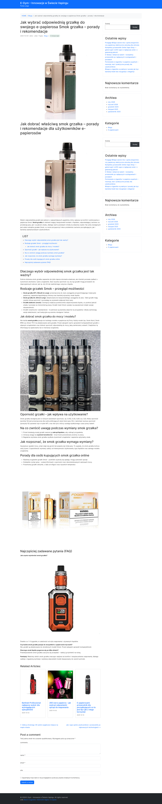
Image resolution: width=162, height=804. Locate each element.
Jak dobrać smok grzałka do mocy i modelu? (43, 246)
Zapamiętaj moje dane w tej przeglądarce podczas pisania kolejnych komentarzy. (51, 778)
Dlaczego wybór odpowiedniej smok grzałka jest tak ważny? (46, 240)
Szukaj (107, 23)
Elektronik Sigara (43, 800)
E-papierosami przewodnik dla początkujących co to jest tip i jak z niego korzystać (86, 707)
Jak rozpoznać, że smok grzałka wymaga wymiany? (43, 256)
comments (24, 742)
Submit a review (27, 782)
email (22, 763)
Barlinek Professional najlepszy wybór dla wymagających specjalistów (31, 706)
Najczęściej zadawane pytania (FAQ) (38, 262)
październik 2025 (114, 112)
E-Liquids (53, 800)
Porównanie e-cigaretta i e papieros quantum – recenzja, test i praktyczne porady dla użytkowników (121, 64)
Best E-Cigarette (30, 800)
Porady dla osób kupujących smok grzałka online (42, 259)
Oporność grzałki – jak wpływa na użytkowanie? (42, 250)
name (22, 755)
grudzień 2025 (113, 107)
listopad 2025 (113, 109)
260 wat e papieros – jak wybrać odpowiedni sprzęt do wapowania (60, 705)
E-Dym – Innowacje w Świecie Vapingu (44, 3)
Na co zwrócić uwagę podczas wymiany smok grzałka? (44, 253)
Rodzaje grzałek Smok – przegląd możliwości (41, 243)
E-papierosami (113, 130)
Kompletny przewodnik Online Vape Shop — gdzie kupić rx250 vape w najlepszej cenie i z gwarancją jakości (121, 50)
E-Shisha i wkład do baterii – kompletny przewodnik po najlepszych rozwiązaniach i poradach (120, 57)
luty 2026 (111, 102)
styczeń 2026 (113, 104)
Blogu (30, 16)
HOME (24, 16)
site (21, 770)
